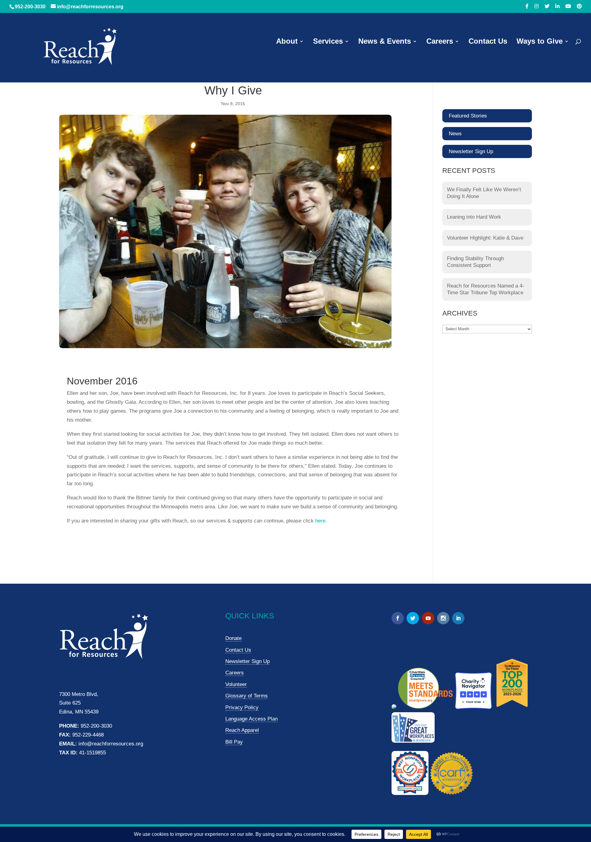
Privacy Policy (242, 707)
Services (328, 42)
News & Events (384, 42)
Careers (439, 42)
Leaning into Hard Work (474, 217)
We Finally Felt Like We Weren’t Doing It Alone (484, 193)
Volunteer (236, 684)
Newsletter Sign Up (471, 151)
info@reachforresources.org (110, 744)
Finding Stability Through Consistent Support (475, 262)
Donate (233, 638)
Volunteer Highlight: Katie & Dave (485, 238)
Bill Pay (234, 742)
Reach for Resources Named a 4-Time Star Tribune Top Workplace (485, 289)
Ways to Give (540, 42)
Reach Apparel (242, 730)
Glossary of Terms (246, 696)
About (287, 42)
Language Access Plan (251, 719)
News (455, 134)
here (320, 521)
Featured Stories (468, 116)
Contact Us (487, 42)
